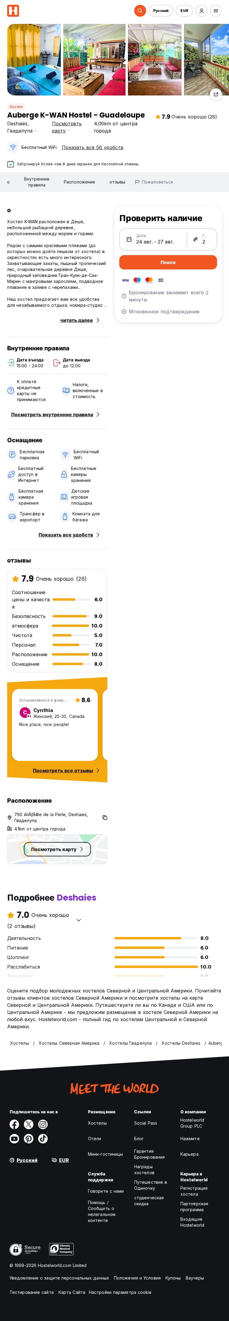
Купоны (173, 1277)
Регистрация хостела (194, 1191)
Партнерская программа (194, 1206)
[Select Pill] (140, 11)
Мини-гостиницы (105, 1154)
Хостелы (97, 1123)
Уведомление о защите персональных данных (59, 1277)
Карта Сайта (71, 1292)
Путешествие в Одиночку (150, 1185)
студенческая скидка (149, 1200)
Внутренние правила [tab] (36, 181)
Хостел (16, 106)
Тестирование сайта (32, 1292)
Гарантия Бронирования (149, 1154)
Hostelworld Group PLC (192, 1123)
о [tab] (8, 181)
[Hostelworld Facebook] (14, 1124)
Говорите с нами (106, 1191)
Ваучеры (195, 1277)
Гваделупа (20, 131)
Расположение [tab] (79, 181)
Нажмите (190, 1138)
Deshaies (17, 124)
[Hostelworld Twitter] (28, 1124)
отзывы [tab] (117, 181)
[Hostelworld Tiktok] (43, 1138)
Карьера (189, 1154)
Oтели (94, 1138)
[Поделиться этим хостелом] (216, 94)
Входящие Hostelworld (192, 1222)
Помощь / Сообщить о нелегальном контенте (101, 1211)
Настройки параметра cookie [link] (120, 1292)
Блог (139, 1138)
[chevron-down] (79, 920)
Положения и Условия (137, 1277)
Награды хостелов (144, 1169)
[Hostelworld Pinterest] (28, 1138)
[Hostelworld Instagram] (43, 1124)
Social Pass (145, 1123)
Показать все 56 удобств (92, 147)
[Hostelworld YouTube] (14, 1138)
